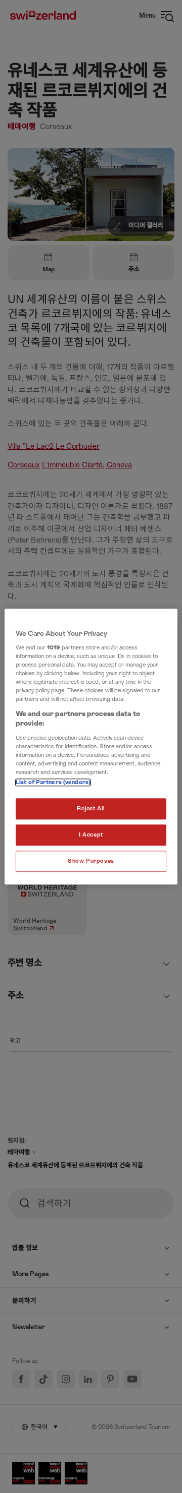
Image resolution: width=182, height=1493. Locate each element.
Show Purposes (91, 861)
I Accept (91, 834)
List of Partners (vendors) (53, 782)
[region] (91, 746)
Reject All (91, 808)
